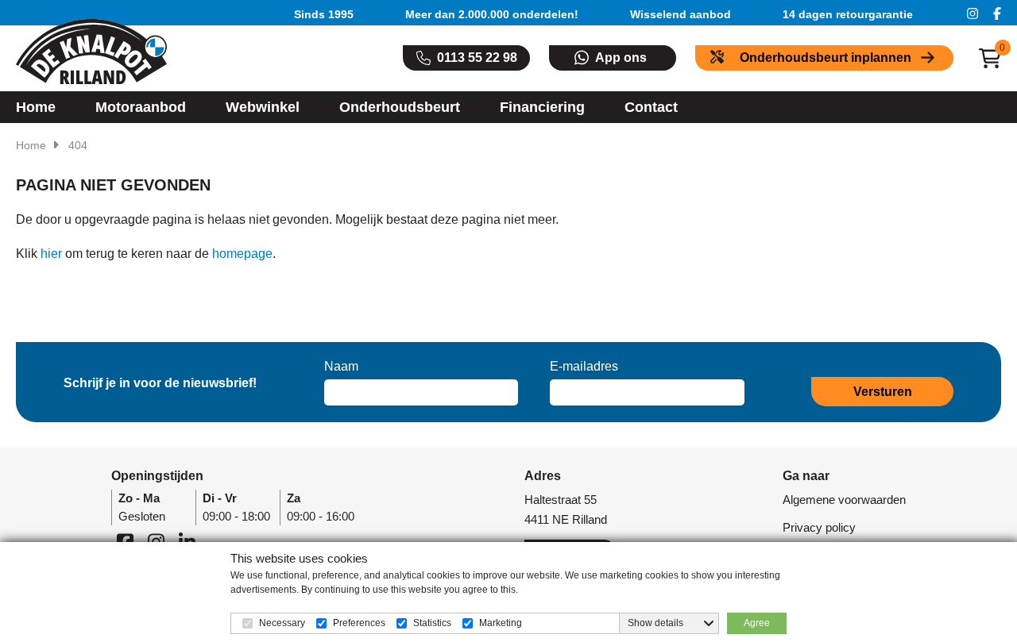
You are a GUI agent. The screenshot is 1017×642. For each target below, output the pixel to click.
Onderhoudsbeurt (399, 107)
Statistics (432, 623)
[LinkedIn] (187, 541)
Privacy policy (819, 527)
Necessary (282, 623)
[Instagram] (972, 13)
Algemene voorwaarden (844, 499)
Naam (341, 366)
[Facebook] (997, 13)
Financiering (542, 107)
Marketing (500, 623)
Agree (757, 623)
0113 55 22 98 (477, 57)
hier (51, 253)
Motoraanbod (140, 107)
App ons (621, 57)
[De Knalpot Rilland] (91, 51)
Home (36, 107)
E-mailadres (584, 366)
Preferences (359, 623)
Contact (651, 107)
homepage (242, 253)
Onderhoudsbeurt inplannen (825, 57)
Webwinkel (263, 107)
